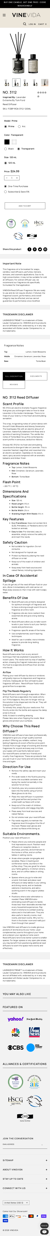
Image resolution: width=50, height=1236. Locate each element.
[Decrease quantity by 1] (5, 178)
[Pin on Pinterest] (35, 249)
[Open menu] (4, 15)
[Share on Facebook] (29, 249)
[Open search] (24, 24)
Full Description (14, 376)
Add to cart (25, 206)
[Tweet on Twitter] (40, 249)
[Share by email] (45, 249)
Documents (36, 376)
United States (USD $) (13, 1202)
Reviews (14, 384)
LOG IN (32, 24)
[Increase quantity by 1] (17, 178)
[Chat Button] (44, 1232)
